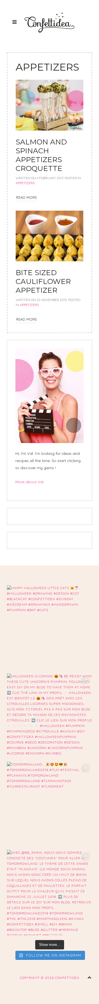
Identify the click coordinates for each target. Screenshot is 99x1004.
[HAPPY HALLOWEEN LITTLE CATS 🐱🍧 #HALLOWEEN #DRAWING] (49, 628)
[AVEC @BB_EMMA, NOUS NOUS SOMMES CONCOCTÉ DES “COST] (49, 892)
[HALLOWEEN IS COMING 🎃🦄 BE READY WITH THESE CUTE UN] (49, 716)
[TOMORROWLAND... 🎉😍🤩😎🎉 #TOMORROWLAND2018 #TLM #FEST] (49, 804)
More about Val (29, 481)
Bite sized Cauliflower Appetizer (43, 281)
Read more (26, 197)
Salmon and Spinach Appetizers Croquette (41, 155)
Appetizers (25, 183)
